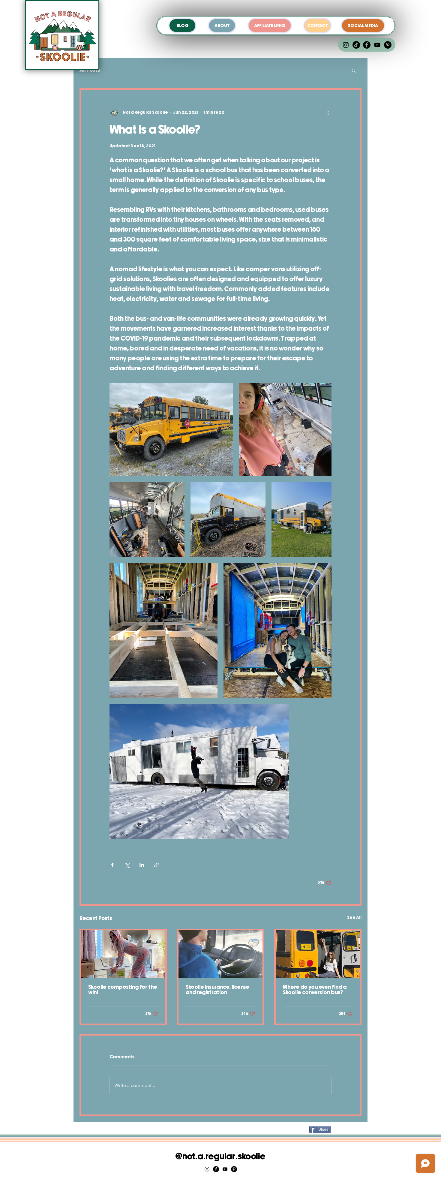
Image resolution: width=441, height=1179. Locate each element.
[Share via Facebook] (112, 865)
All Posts (90, 70)
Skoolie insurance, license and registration (217, 990)
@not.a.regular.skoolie (220, 1156)
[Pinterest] (388, 45)
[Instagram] (346, 45)
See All (354, 918)
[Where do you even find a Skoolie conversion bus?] (318, 954)
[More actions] (328, 112)
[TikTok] (356, 45)
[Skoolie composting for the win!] (123, 954)
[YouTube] (377, 45)
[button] (354, 70)
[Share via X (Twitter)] (127, 865)
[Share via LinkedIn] (142, 865)
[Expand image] (171, 429)
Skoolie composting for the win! (122, 990)
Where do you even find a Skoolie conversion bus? (314, 990)
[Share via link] (156, 865)
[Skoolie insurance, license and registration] (220, 954)
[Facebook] (366, 45)
